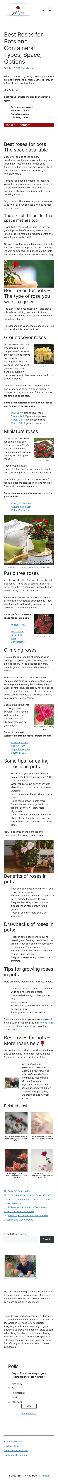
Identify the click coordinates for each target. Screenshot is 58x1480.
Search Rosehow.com (15, 1234)
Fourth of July (18, 752)
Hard (14, 1397)
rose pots (39, 1199)
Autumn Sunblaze (20, 506)
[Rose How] (19, 9)
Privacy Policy (11, 1446)
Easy (14, 1388)
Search (47, 1239)
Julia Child (16, 635)
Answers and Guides (19, 1191)
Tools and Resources (15, 1455)
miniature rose (43, 1195)
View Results (29, 1413)
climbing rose (15, 1195)
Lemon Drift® (19, 416)
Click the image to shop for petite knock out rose (29, 567)
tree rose (16, 1203)
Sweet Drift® (18, 419)
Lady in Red (17, 746)
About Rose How (13, 1441)
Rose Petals (43, 1475)
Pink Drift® (17, 413)
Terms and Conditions (16, 1450)
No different (18, 1392)
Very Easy (16, 1383)
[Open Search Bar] (43, 10)
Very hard (16, 1402)
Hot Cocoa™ (17, 631)
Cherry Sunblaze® (21, 503)
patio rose (27, 1199)
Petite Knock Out (20, 510)
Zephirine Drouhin (20, 749)
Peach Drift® (18, 423)
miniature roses (12, 1199)
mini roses (29, 1195)
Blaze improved (19, 742)
